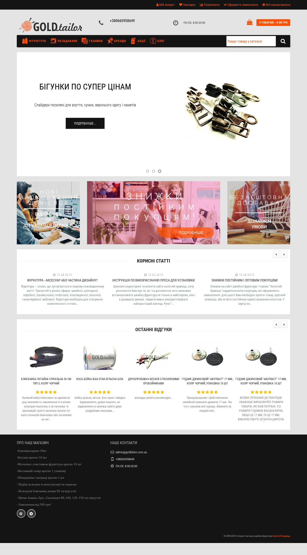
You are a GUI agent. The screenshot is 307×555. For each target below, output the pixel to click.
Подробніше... (85, 123)
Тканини (95, 41)
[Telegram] (31, 513)
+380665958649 (122, 20)
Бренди (119, 41)
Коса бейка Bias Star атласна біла (99, 379)
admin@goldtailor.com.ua (131, 452)
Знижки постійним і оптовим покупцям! (245, 280)
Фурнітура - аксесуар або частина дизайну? (62, 280)
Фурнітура (37, 41)
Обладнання (67, 41)
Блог (160, 41)
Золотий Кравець (281, 536)
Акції (141, 41)
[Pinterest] (21, 513)
